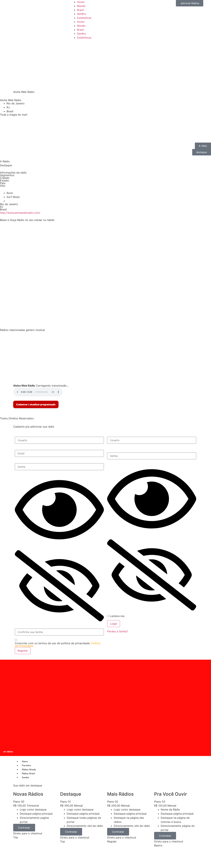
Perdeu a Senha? (117, 631)
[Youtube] (22, 265)
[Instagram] (31, 265)
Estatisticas (84, 17)
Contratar (24, 827)
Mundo (81, 6)
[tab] (105, 161)
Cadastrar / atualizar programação (36, 404)
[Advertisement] (105, 64)
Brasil (80, 10)
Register (23, 650)
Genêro (81, 13)
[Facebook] (4, 265)
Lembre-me (116, 616)
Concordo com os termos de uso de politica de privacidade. (57, 644)
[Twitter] (13, 265)
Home (80, 2)
